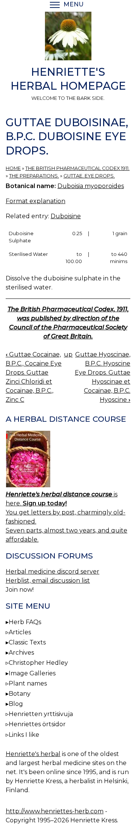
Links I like (24, 734)
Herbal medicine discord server (52, 571)
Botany (20, 693)
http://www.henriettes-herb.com (55, 811)
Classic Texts (27, 642)
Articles (20, 632)
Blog (16, 703)
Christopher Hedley (38, 662)
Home (13, 168)
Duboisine (66, 216)
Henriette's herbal (33, 754)
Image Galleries (32, 673)
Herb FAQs (25, 622)
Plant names (28, 683)
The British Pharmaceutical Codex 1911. (77, 168)
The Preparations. (34, 176)
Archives (21, 652)
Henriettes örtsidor (37, 724)
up (68, 354)
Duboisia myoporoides (90, 186)
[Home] (68, 37)
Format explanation (35, 201)
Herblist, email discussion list (48, 580)
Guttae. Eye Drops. (89, 176)
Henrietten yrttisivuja (41, 714)
